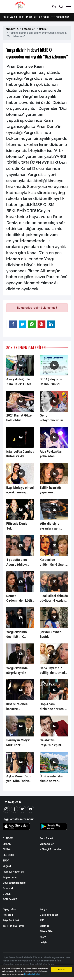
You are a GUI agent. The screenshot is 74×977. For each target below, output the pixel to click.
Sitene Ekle (46, 931)
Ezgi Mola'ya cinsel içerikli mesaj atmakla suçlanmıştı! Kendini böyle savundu (20, 490)
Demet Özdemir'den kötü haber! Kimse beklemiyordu (19, 598)
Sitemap (44, 925)
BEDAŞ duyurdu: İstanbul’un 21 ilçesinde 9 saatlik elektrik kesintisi (53, 382)
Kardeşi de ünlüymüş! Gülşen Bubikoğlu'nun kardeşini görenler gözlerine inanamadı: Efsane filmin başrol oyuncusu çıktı (53, 562)
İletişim (44, 942)
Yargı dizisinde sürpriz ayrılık (17, 670)
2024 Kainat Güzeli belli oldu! (19, 418)
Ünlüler (43, 29)
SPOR (6, 860)
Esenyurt (8, 888)
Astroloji (8, 914)
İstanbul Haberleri (13, 871)
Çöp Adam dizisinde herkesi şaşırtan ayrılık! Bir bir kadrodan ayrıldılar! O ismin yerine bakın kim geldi (53, 706)
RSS (42, 920)
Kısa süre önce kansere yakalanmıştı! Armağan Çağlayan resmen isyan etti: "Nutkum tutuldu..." (19, 706)
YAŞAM (7, 866)
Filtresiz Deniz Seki (16, 526)
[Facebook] (14, 809)
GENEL (6, 893)
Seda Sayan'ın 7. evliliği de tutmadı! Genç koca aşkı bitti (53, 670)
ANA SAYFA (12, 29)
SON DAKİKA (10, 899)
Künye (43, 909)
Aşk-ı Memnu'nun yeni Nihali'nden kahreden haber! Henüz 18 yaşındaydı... (18, 779)
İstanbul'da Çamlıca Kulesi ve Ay (20, 454)
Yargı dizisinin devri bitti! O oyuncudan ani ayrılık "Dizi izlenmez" (16, 634)
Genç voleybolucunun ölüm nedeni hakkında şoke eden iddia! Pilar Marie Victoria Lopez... (51, 418)
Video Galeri (47, 844)
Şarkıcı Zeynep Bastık (50, 634)
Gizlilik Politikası (49, 914)
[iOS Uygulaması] (18, 826)
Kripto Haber (10, 877)
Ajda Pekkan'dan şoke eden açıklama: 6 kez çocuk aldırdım (51, 454)
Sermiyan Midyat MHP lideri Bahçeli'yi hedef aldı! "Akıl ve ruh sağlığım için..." (18, 742)
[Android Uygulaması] (55, 827)
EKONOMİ (8, 855)
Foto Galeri (28, 29)
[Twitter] (22, 809)
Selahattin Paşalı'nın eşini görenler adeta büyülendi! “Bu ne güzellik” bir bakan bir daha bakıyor (53, 742)
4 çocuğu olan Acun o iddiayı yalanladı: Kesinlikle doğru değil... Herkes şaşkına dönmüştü (19, 562)
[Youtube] (30, 809)
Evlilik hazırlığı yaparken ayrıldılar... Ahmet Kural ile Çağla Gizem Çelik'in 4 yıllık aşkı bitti (52, 490)
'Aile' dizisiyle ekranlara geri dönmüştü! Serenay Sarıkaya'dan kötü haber (52, 526)
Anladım (61, 969)
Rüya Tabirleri (11, 920)
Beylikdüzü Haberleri (15, 882)
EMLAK (7, 844)
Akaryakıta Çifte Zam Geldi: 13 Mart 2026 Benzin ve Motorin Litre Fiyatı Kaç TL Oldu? (20, 382)
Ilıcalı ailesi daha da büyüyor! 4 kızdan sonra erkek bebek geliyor (54, 598)
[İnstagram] (6, 809)
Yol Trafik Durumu (13, 925)
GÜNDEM (8, 838)
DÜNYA (7, 849)
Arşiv (43, 937)
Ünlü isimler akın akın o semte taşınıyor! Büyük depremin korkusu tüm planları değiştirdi (53, 779)
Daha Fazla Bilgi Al (32, 974)
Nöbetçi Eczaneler (50, 849)
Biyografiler (10, 909)
